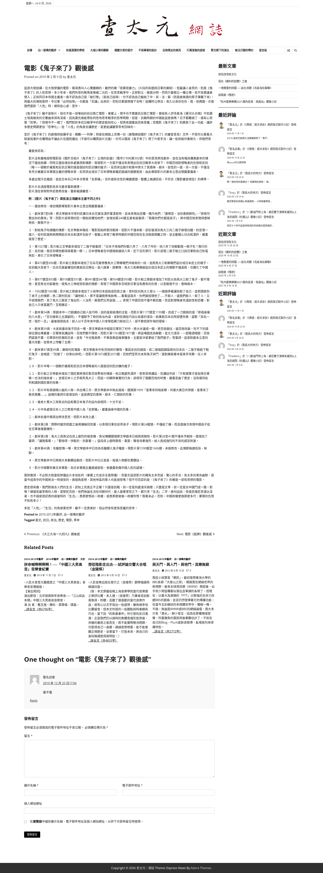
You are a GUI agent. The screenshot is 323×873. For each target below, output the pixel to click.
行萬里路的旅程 (196, 50)
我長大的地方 (253, 173)
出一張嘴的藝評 (47, 50)
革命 (77, 520)
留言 (28, 736)
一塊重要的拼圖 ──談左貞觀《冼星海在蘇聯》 (245, 88)
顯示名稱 (31, 785)
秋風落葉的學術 (75, 50)
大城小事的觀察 (99, 50)
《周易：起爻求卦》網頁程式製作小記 (266, 124)
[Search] (295, 50)
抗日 (46, 520)
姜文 (38, 520)
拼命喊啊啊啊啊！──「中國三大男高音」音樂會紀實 (53, 566)
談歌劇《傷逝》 (227, 95)
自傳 (29, 50)
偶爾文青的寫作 (123, 50)
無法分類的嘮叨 (244, 50)
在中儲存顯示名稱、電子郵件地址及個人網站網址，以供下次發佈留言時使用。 (87, 821)
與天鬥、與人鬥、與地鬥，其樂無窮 (180, 564)
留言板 (263, 50)
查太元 (71, 77)
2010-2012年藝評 (50, 514)
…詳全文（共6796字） (39, 609)
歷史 (61, 520)
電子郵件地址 (132, 785)
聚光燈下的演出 (220, 50)
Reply (34, 700)
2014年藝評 (52, 559)
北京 (82, 559)
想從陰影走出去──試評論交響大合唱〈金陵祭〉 (117, 566)
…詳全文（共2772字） (167, 631)
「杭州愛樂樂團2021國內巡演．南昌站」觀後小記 (247, 101)
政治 (54, 520)
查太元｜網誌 (145, 868)
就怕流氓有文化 (227, 74)
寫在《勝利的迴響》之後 (232, 81)
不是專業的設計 (148, 50)
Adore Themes (201, 868)
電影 (69, 520)
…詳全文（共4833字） (103, 640)
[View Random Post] (288, 50)
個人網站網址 (33, 803)
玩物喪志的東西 (172, 50)
